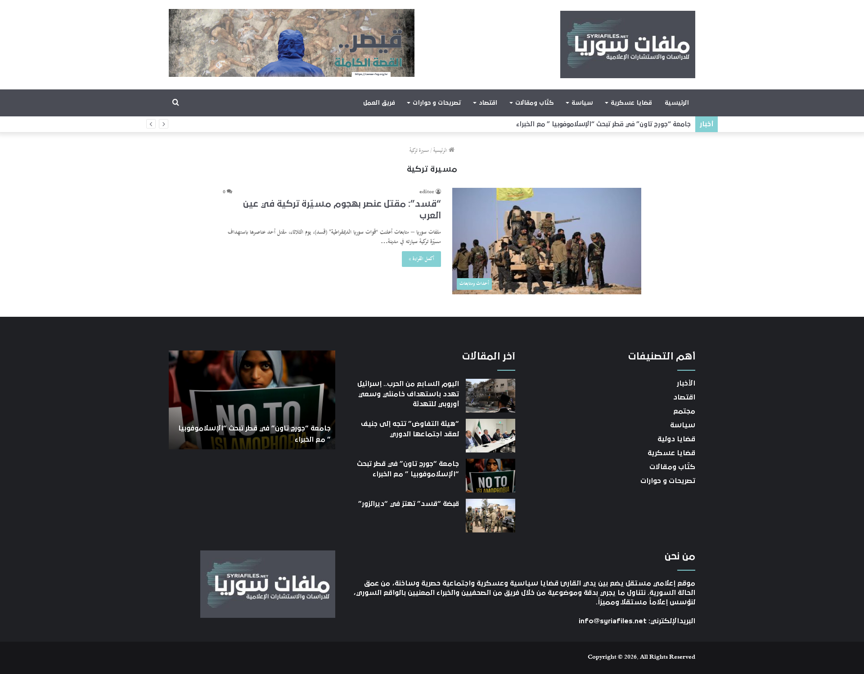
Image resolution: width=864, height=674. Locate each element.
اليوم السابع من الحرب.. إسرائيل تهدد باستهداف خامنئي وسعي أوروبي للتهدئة (408, 394)
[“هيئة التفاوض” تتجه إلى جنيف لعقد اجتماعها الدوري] (490, 435)
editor (426, 192)
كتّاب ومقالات (534, 103)
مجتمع (684, 411)
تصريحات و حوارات (437, 103)
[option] (252, 399)
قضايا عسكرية (631, 103)
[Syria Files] (627, 44)
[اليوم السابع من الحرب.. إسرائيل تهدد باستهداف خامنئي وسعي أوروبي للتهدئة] (490, 395)
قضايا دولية (676, 439)
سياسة (582, 103)
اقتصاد (488, 103)
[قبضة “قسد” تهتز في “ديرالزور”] (490, 515)
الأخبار (686, 383)
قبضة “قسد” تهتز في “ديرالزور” (408, 504)
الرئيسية (677, 103)
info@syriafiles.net (613, 621)
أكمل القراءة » (421, 259)
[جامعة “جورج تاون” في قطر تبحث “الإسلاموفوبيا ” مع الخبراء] (490, 475)
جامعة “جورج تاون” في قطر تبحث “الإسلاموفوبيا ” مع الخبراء (609, 124)
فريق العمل (379, 103)
